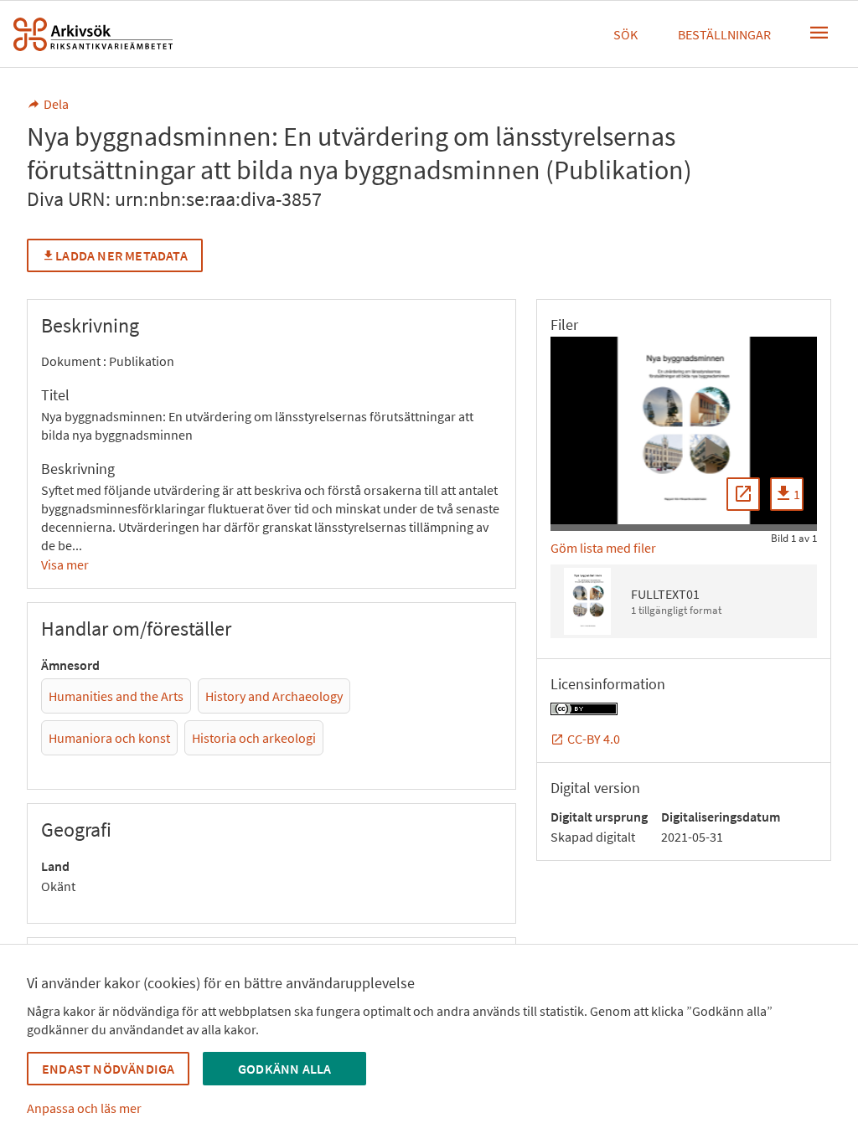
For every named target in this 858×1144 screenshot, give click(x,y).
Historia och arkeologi (254, 737)
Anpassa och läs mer (84, 1108)
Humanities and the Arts (116, 696)
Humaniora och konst (109, 737)
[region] (683, 430)
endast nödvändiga (108, 1068)
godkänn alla (284, 1068)
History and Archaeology (274, 696)
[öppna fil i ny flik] (743, 494)
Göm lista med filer (603, 547)
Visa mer (65, 564)
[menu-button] (819, 32)
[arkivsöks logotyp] (93, 34)
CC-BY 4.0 (593, 738)
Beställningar (724, 34)
